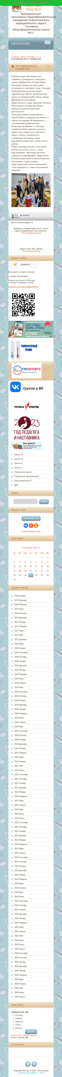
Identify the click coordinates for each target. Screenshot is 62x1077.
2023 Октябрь (20, 862)
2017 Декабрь (20, 639)
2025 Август (19, 949)
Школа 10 (18, 454)
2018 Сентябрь (21, 652)
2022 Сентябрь (21, 822)
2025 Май (18, 936)
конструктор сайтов (27, 1073)
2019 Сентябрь (21, 692)
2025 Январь (20, 918)
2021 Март (19, 757)
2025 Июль (19, 944)
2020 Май (18, 726)
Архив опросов (30, 1035)
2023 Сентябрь (21, 857)
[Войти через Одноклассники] (36, 525)
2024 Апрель (20, 888)
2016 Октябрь (20, 613)
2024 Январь (20, 875)
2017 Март (19, 631)
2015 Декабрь (20, 600)
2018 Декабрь (20, 665)
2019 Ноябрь (20, 700)
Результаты (16, 1035)
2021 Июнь (19, 770)
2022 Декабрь (20, 835)
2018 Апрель (20, 648)
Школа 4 (18, 463)
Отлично (19, 1015)
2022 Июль (19, 818)
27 (38, 57)
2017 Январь (20, 622)
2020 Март (19, 718)
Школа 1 (18, 468)
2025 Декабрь (20, 966)
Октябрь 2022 (31, 548)
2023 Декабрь (20, 870)
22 (42, 571)
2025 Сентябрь (21, 953)
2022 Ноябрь (20, 831)
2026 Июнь (19, 992)
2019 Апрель (20, 683)
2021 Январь (20, 748)
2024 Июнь (19, 896)
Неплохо (19, 1021)
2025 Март (19, 927)
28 (36, 575)
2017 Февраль (20, 626)
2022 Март (19, 801)
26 (25, 575)
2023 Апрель (20, 853)
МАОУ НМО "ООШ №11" (33, 7)
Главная (15, 57)
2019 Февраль (20, 674)
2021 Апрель (20, 761)
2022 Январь (20, 792)
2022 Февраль (20, 796)
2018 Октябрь (20, 657)
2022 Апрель (20, 805)
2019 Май (18, 687)
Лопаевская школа (22, 472)
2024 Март (19, 883)
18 (20, 571)
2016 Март (19, 609)
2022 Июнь (19, 814)
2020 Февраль (20, 713)
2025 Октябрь (20, 957)
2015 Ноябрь (20, 596)
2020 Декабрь (20, 744)
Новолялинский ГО (23, 481)
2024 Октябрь (20, 905)
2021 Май (18, 766)
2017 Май (18, 635)
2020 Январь (20, 709)
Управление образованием (26, 476)
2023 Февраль (20, 844)
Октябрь (31, 57)
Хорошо (18, 1018)
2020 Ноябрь (20, 740)
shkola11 (26, 215)
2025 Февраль (20, 923)
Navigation (20, 43)
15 (42, 566)
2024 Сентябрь (21, 901)
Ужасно (18, 1028)
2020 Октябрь (20, 735)
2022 (23, 57)
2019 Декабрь (20, 705)
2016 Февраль (20, 604)
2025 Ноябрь (20, 962)
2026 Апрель (20, 984)
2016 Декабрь (20, 618)
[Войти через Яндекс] (31, 525)
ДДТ (16, 485)
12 (25, 566)
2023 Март (19, 849)
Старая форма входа (31, 531)
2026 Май (18, 988)
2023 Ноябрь (20, 866)
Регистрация (28, 233)
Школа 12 (18, 459)
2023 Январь (20, 840)
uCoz (41, 1073)
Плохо (18, 1025)
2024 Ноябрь (20, 910)
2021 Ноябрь (20, 783)
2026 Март (19, 979)
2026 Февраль (20, 975)
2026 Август (19, 997)
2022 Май (18, 809)
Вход (37, 233)
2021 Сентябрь (21, 774)
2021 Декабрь (20, 787)
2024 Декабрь (20, 914)
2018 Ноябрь (20, 661)
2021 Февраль (20, 753)
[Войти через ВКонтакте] (26, 525)
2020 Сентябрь (21, 731)
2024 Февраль (20, 879)
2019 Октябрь (20, 696)
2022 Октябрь (20, 827)
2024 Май (18, 892)
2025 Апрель (20, 931)
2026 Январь (20, 971)
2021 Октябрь (20, 779)
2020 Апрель (20, 722)
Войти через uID (31, 518)
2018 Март (19, 644)
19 (25, 571)
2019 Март (19, 679)
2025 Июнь (19, 940)
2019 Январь (20, 670)
